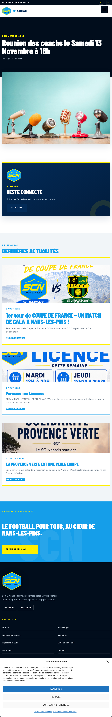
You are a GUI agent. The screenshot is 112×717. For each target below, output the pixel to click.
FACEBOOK (17, 208)
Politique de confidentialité (65, 712)
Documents (7, 650)
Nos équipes (63, 628)
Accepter (56, 688)
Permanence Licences (25, 393)
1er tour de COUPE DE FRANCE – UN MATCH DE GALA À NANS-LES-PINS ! (53, 318)
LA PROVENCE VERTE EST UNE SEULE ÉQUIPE (42, 464)
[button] (107, 661)
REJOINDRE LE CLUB (20, 549)
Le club (5, 628)
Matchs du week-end (11, 635)
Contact (61, 650)
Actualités (62, 635)
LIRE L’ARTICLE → (15, 338)
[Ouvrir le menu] (104, 9)
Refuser (56, 696)
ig (108, 3)
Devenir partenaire (67, 643)
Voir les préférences (56, 704)
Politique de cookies (43, 712)
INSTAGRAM (26, 608)
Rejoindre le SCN (10, 643)
